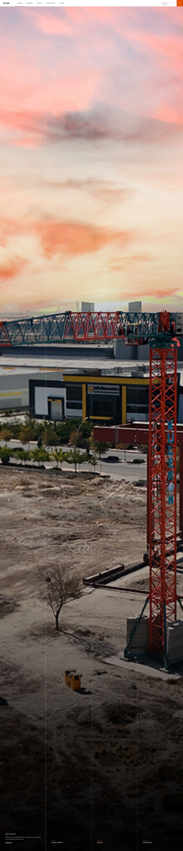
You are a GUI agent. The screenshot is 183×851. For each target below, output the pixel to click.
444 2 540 (164, 4)
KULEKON (6, 3)
